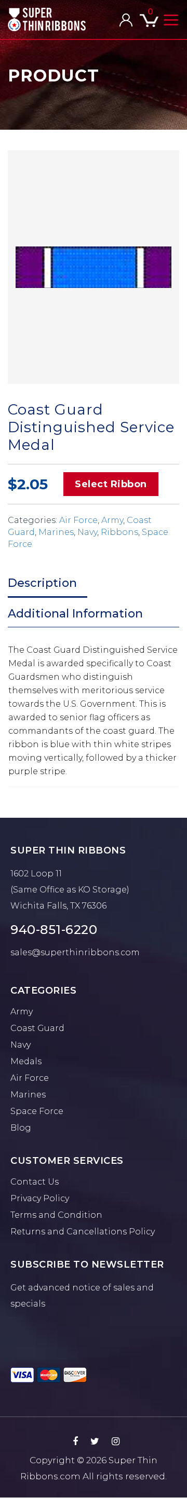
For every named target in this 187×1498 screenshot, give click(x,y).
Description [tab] (42, 583)
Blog (20, 1128)
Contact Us (34, 1182)
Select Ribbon (111, 484)
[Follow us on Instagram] (115, 1441)
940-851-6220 (53, 929)
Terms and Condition (56, 1215)
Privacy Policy (39, 1198)
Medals (26, 1061)
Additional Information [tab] (75, 614)
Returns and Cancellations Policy (82, 1231)
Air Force (78, 520)
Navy (87, 532)
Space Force (36, 1111)
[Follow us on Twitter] (94, 1441)
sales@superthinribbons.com (75, 952)
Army (112, 520)
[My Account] (126, 19)
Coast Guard (37, 1028)
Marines (56, 532)
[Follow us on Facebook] (75, 1441)
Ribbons (119, 532)
